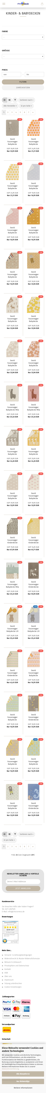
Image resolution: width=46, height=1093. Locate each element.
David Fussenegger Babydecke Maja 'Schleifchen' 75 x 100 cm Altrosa (33, 496)
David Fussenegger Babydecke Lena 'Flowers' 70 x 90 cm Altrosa (33, 363)
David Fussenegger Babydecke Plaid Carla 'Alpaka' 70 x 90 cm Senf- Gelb (33, 452)
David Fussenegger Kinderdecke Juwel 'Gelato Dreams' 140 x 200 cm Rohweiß (12, 673)
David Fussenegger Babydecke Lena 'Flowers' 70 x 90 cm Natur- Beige (12, 363)
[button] (4, 100)
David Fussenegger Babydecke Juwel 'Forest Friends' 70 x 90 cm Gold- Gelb (33, 230)
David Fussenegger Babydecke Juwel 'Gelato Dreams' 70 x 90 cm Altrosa (33, 673)
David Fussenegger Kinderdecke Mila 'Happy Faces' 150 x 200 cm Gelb (33, 540)
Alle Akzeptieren (23, 1074)
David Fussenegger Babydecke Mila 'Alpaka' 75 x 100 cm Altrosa (33, 407)
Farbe (5, 31)
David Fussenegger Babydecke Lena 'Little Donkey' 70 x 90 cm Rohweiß (12, 319)
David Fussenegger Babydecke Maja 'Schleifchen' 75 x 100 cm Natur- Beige (12, 496)
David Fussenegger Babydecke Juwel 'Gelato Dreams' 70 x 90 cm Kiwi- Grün (12, 717)
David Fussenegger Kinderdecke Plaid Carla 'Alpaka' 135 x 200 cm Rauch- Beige (12, 540)
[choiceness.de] (23, 4)
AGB (6, 973)
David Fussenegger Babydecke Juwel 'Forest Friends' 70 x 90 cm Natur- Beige (12, 275)
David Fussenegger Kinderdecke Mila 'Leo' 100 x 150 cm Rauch (33, 585)
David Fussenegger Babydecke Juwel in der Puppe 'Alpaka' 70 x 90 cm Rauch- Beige (12, 142)
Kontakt (7, 969)
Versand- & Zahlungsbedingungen (18, 955)
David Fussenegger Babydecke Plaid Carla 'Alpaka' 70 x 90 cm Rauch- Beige (12, 452)
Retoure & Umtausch (12, 962)
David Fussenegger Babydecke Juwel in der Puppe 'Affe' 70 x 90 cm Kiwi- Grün (12, 806)
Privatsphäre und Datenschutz (16, 966)
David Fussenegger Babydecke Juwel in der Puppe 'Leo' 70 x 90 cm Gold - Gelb (33, 275)
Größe (6, 50)
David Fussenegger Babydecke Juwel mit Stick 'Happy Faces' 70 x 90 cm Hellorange (33, 142)
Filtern (23, 82)
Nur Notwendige (23, 1081)
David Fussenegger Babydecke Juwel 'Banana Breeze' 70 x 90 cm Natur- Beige (12, 762)
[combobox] (26, 100)
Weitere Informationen (23, 1088)
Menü (4, 4)
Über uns (8, 976)
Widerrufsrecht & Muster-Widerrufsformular (22, 959)
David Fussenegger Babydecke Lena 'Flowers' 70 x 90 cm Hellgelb (33, 319)
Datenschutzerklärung (10, 1069)
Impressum (9, 980)
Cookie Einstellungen (12, 987)
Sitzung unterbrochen (13, 983)
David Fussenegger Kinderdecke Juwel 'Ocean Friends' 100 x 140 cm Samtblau (33, 806)
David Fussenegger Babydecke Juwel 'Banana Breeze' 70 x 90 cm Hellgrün (33, 762)
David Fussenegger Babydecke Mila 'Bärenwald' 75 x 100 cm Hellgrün (12, 585)
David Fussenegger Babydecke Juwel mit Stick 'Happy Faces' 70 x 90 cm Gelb (12, 186)
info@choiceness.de (16, 912)
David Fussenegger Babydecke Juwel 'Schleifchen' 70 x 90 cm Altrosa (12, 230)
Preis (5, 70)
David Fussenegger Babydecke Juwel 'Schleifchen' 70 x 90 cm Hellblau (33, 186)
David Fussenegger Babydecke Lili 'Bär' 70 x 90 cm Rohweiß (12, 629)
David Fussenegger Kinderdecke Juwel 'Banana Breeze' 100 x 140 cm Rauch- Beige (33, 717)
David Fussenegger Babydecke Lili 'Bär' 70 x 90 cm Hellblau (33, 629)
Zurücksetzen (23, 88)
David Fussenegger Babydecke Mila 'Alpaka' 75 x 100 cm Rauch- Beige (12, 407)
